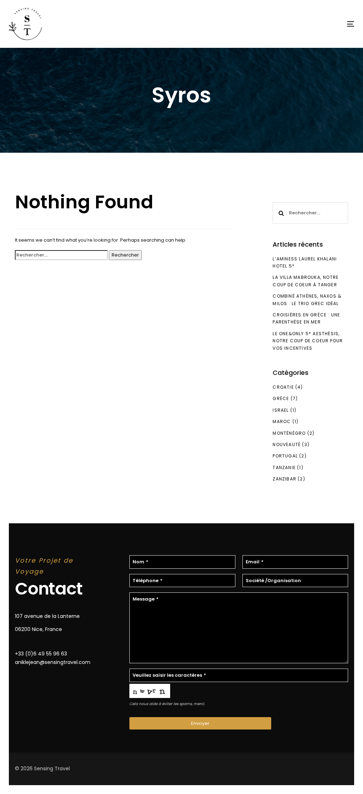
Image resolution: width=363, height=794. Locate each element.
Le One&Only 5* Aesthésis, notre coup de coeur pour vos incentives (308, 341)
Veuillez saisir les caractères (169, 675)
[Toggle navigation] (296, 24)
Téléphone (147, 580)
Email (254, 561)
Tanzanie (284, 467)
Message (145, 599)
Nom (140, 561)
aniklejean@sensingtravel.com (52, 662)
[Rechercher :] (61, 255)
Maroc (282, 421)
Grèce (281, 398)
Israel (281, 410)
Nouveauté (287, 444)
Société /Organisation (273, 580)
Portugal (285, 456)
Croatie (283, 387)
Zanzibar (284, 479)
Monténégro (289, 433)
